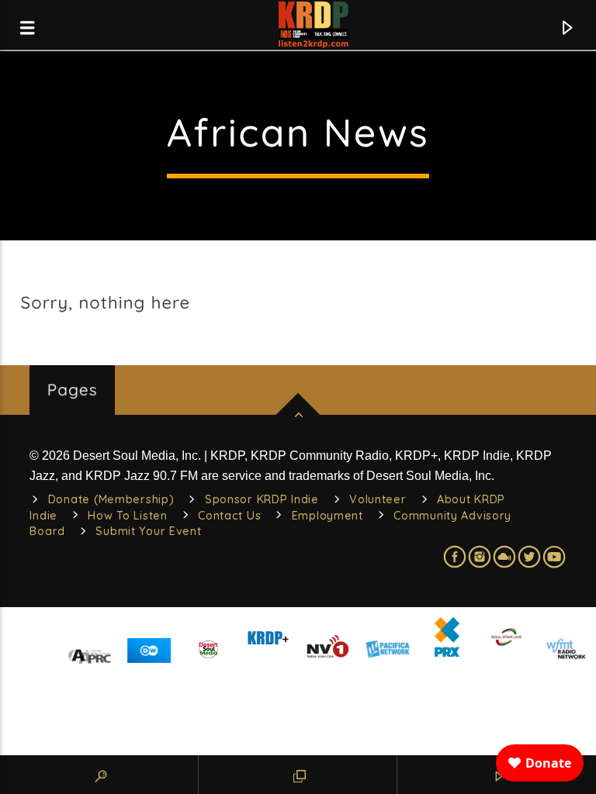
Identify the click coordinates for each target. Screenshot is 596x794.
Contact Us (229, 516)
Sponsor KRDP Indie (262, 499)
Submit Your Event (148, 531)
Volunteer (377, 499)
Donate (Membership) (111, 499)
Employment (327, 516)
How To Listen (127, 516)
